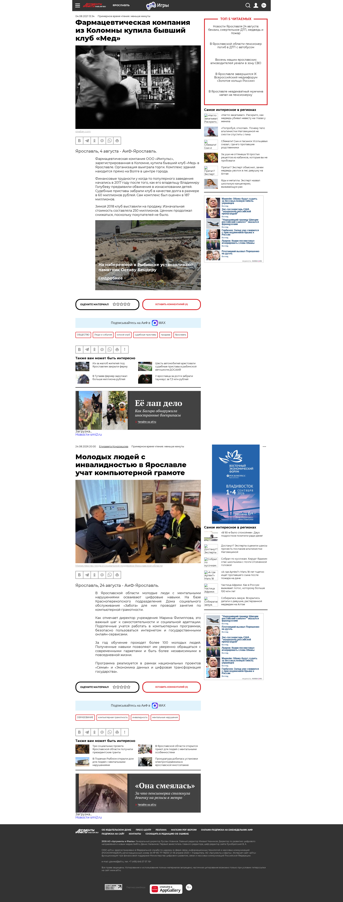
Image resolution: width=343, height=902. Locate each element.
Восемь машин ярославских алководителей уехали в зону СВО (235, 61)
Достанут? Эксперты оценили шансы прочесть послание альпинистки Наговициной (244, 548)
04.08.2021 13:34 (84, 16)
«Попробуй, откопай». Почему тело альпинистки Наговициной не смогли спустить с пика (243, 131)
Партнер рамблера (135, 887)
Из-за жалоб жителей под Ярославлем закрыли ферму (110, 365)
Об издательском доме (116, 830)
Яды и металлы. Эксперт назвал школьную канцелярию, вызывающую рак (240, 183)
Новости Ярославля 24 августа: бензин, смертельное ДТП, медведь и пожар (235, 30)
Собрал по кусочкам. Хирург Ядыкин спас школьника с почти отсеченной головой (244, 562)
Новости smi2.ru (88, 434)
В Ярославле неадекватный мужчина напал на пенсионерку (236, 93)
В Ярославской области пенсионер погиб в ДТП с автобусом (236, 45)
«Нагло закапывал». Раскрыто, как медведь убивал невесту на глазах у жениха (243, 118)
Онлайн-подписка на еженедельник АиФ (227, 830)
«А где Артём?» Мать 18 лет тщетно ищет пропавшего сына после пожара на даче (242, 575)
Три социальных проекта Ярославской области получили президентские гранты (112, 749)
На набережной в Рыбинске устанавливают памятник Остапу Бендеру (145, 267)
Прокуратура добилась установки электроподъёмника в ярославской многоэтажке (176, 762)
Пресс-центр (143, 830)
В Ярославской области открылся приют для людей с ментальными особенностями (176, 749)
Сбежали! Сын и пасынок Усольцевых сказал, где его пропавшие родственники (244, 144)
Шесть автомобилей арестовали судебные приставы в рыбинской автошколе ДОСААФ (176, 366)
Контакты (135, 834)
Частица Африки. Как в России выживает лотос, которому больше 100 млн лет (243, 588)
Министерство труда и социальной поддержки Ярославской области (119, 565)
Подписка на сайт (113, 834)
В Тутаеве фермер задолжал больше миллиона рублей (109, 378)
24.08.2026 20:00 (85, 446)
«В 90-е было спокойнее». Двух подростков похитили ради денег (242, 534)
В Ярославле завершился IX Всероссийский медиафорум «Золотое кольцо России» (235, 77)
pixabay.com (83, 131)
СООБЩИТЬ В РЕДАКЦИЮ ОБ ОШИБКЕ (167, 834)
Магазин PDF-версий (184, 830)
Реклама (161, 830)
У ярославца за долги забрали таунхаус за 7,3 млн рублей (174, 378)
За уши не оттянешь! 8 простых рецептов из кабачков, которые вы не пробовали (244, 157)
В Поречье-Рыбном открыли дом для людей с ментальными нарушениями (113, 762)
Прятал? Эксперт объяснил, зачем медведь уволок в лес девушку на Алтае (242, 170)
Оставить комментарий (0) (171, 304)
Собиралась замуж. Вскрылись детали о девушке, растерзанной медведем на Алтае (241, 601)
